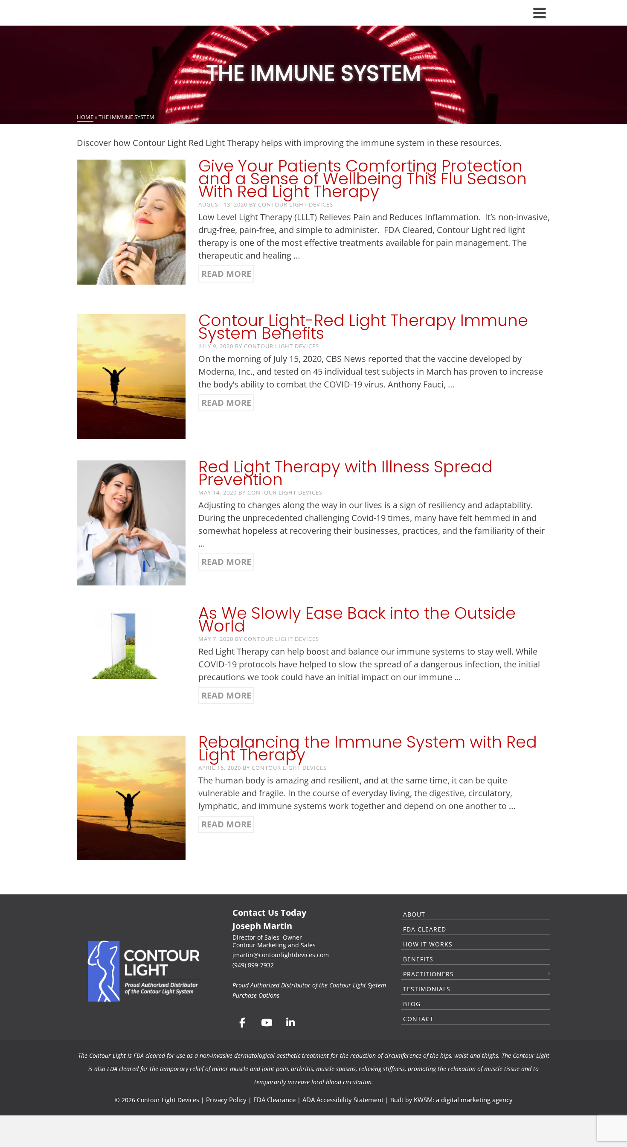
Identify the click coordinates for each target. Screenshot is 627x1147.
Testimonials (426, 989)
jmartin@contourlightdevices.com (280, 955)
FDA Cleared (424, 929)
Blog (412, 1004)
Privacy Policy (226, 1099)
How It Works (428, 944)
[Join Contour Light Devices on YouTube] (266, 1023)
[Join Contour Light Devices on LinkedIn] (290, 1023)
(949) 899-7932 (253, 965)
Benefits (418, 959)
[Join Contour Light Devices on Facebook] (242, 1023)
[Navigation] (539, 13)
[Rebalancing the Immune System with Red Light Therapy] (131, 797)
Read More (226, 273)
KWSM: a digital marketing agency (463, 1099)
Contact (418, 1019)
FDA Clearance (274, 1099)
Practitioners (428, 974)
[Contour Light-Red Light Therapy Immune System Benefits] (131, 375)
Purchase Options (255, 995)
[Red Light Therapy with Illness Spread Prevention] (131, 522)
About (414, 914)
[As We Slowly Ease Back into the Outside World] (131, 642)
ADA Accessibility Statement (342, 1099)
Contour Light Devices (295, 204)
